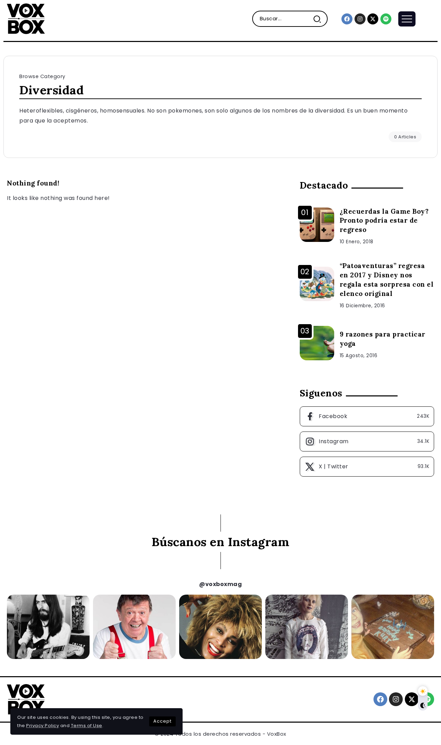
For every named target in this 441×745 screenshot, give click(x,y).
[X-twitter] (372, 18)
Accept (162, 721)
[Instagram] (360, 18)
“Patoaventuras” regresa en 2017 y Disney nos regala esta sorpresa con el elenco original (387, 280)
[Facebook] (346, 18)
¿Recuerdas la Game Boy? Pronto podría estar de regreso (384, 220)
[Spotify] (385, 18)
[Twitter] (367, 466)
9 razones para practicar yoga (382, 339)
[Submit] (320, 18)
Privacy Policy (42, 725)
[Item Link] (317, 224)
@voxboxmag (220, 584)
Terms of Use (86, 725)
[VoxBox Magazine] (26, 18)
